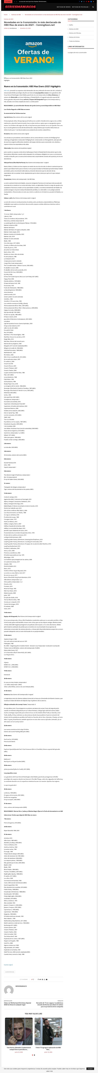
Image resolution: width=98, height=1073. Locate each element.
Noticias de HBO (16, 14)
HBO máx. (7, 90)
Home (5, 14)
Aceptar (90, 1069)
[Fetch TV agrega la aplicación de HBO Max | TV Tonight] (48, 1031)
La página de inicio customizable (77, 52)
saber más (49, 1071)
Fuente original (8, 965)
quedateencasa (9, 972)
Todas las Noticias (74, 41)
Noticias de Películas (80, 7)
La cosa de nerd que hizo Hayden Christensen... (33, 1)
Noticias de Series (64, 7)
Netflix (71, 25)
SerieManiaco (13, 28)
